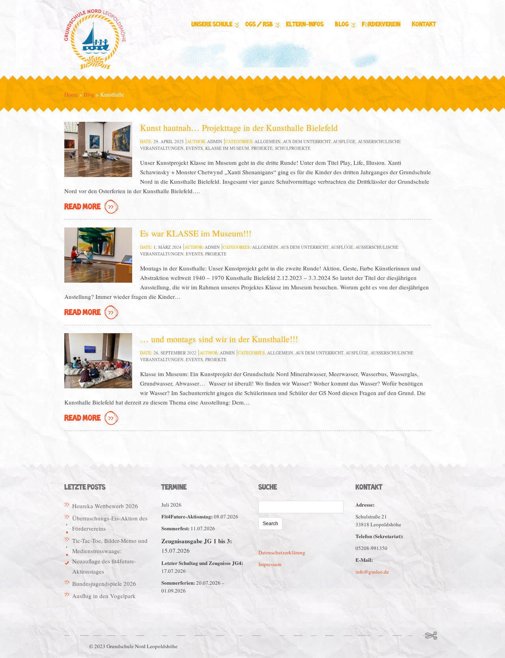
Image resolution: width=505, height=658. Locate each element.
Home (71, 94)
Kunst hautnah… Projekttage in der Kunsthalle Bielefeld (239, 127)
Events (194, 148)
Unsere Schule (211, 24)
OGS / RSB (259, 24)
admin (214, 141)
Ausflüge (344, 141)
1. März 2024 (167, 247)
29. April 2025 (168, 141)
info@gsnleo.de (372, 571)
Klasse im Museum (227, 148)
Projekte (262, 148)
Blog (342, 24)
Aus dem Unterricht (307, 141)
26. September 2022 (174, 353)
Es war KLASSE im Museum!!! (195, 233)
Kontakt (424, 24)
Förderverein (381, 24)
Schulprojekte (292, 148)
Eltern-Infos (305, 24)
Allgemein (267, 141)
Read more (82, 207)
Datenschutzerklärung (281, 552)
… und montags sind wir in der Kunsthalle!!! (219, 339)
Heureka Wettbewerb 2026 (105, 506)
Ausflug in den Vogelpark (104, 596)
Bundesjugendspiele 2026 (104, 583)
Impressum (269, 564)
